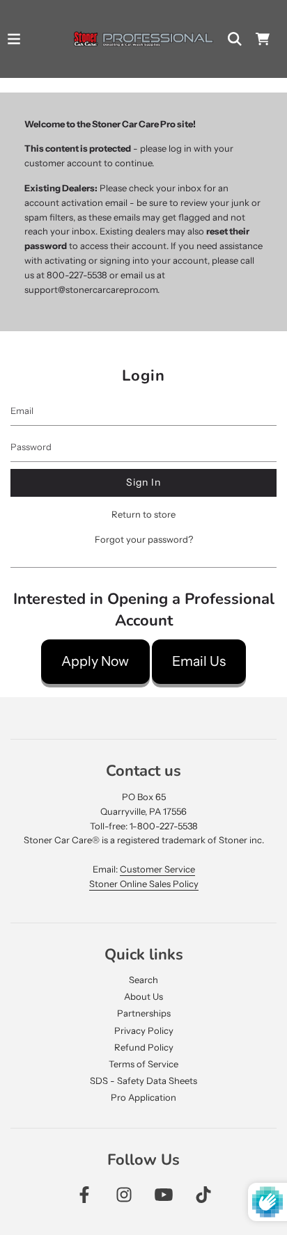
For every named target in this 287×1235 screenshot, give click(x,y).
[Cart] (263, 39)
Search (143, 979)
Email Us (199, 661)
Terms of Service (143, 1063)
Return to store (143, 514)
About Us (143, 996)
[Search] (235, 39)
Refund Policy (143, 1047)
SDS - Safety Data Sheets (143, 1080)
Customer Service (157, 869)
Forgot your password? (144, 539)
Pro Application (143, 1097)
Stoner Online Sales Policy (144, 883)
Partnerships (144, 1013)
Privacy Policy (143, 1030)
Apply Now (95, 661)
